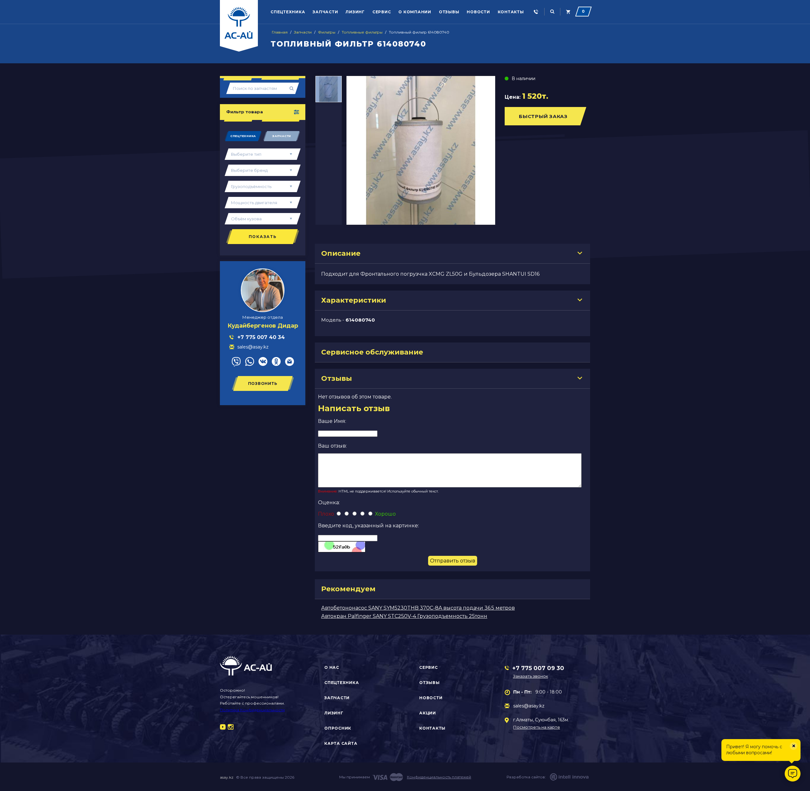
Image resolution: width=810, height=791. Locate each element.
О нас (331, 667)
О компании (414, 11)
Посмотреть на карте (536, 727)
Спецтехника (288, 11)
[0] (568, 12)
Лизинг (355, 11)
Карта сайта (340, 743)
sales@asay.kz (529, 706)
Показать (263, 236)
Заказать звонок (530, 676)
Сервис (381, 11)
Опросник (337, 728)
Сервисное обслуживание (372, 352)
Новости (478, 11)
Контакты (511, 11)
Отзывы (449, 11)
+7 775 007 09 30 (538, 668)
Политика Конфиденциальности (252, 709)
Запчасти (325, 11)
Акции (427, 713)
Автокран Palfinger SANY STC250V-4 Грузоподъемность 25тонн (404, 616)
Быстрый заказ (543, 116)
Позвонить (262, 383)
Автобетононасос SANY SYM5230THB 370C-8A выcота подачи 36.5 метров (418, 608)
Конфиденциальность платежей (439, 777)
